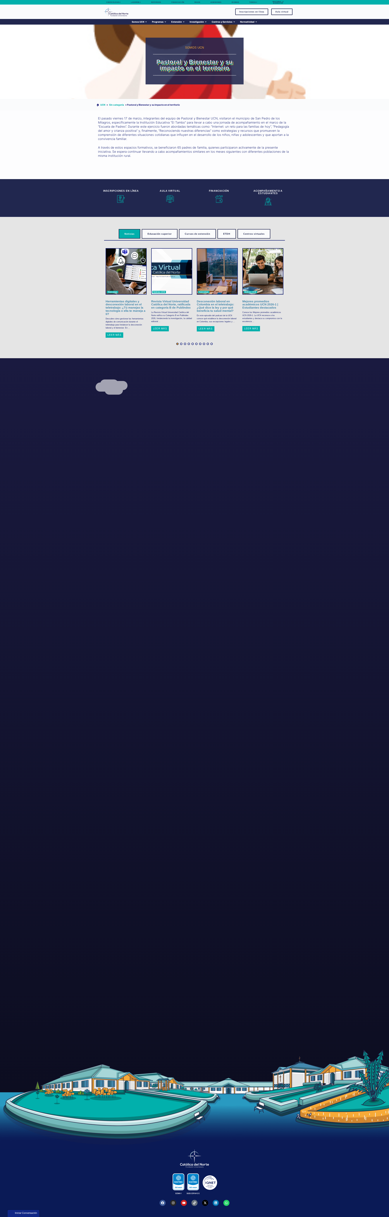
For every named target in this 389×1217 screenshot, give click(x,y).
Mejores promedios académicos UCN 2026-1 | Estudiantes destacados (260, 304)
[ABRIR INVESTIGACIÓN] (206, 21)
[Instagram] (173, 1203)
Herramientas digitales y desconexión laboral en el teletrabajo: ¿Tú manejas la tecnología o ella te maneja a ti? (125, 308)
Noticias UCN (159, 292)
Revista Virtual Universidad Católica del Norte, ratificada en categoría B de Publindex (171, 304)
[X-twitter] (205, 1203)
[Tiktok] (194, 1203)
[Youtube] (184, 1203)
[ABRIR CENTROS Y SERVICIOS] (234, 21)
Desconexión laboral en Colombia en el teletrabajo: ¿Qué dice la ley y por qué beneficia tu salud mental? (215, 306)
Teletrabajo (112, 292)
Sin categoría (116, 104)
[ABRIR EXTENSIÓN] (184, 21)
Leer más (114, 335)
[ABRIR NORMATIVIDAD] (256, 21)
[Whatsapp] (226, 1203)
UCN (102, 104)
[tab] (129, 234)
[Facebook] (163, 1203)
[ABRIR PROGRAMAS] (165, 21)
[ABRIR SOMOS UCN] (146, 21)
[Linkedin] (216, 1203)
